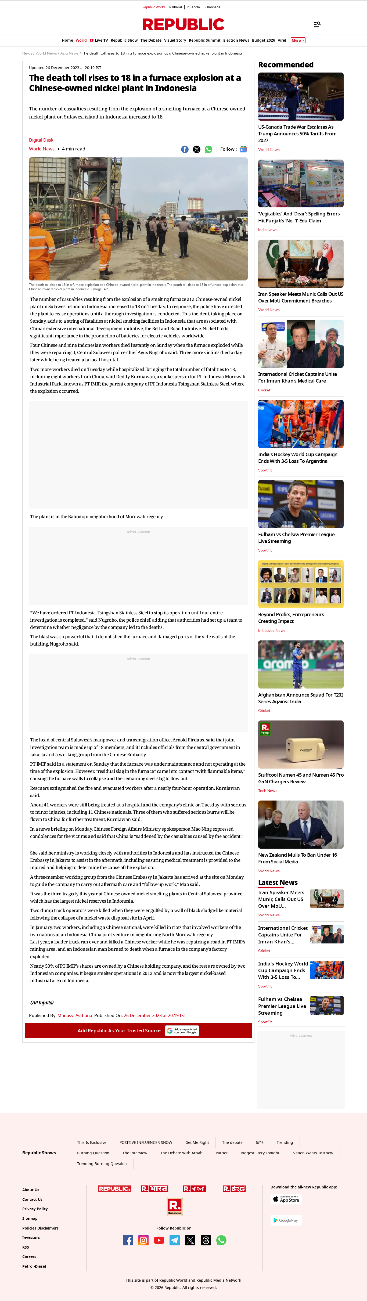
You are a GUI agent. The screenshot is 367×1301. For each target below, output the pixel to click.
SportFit (265, 470)
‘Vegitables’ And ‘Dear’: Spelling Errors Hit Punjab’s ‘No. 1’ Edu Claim (299, 217)
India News (268, 230)
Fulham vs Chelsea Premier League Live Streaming (296, 538)
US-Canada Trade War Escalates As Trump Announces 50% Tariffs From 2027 (297, 134)
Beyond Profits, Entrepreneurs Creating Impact (291, 618)
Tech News (267, 791)
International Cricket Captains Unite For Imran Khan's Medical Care (297, 377)
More (296, 40)
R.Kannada (212, 7)
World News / (47, 53)
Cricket (264, 390)
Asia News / (70, 53)
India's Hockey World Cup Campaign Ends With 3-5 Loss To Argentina (297, 458)
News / (28, 53)
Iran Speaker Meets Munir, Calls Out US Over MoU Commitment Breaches (301, 297)
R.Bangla (193, 7)
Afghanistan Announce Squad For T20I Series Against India (300, 698)
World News (42, 149)
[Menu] (314, 24)
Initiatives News (272, 631)
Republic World (153, 7)
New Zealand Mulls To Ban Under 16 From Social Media (297, 858)
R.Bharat (175, 7)
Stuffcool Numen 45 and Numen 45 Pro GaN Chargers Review (301, 778)
